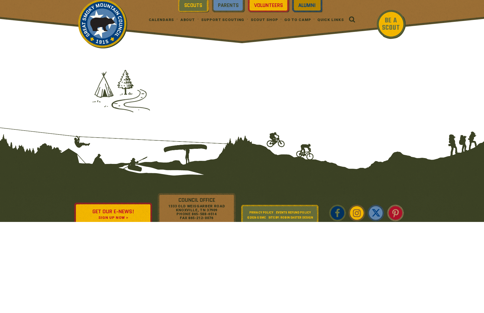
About (187, 20)
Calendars (161, 20)
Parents (228, 5)
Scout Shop (264, 20)
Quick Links (330, 20)
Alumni (307, 5)
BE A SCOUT (391, 24)
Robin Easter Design (296, 217)
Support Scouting (222, 20)
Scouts (193, 5)
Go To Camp (297, 20)
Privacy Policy (261, 212)
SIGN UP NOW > (113, 217)
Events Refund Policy (293, 212)
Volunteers (268, 5)
